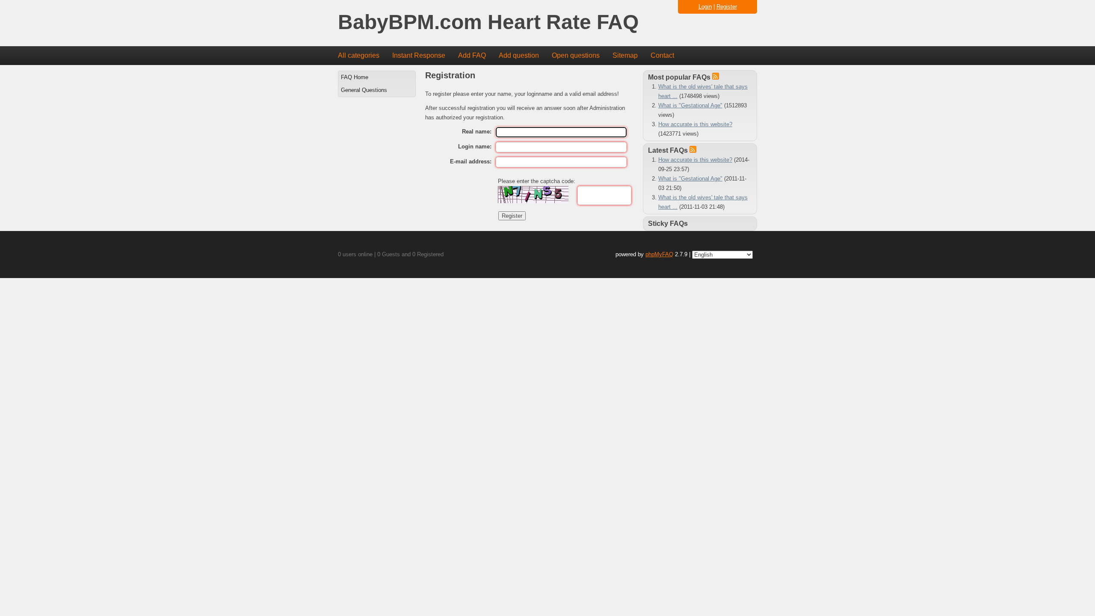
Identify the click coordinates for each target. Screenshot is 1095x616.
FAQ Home (354, 77)
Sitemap (625, 55)
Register (726, 6)
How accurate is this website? (695, 124)
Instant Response (418, 55)
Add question (519, 55)
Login (705, 6)
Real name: (476, 131)
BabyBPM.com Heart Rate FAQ (488, 22)
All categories (358, 55)
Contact (662, 55)
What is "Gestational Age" (690, 105)
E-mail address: (470, 161)
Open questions (576, 55)
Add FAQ (472, 55)
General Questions (364, 90)
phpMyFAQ (659, 254)
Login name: (474, 146)
